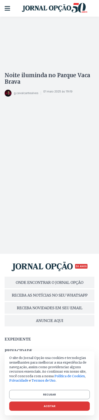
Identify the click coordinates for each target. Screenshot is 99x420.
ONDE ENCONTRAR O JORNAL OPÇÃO (49, 282)
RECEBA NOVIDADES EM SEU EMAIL (49, 308)
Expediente (18, 339)
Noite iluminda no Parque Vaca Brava (47, 78)
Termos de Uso (43, 380)
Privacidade (18, 350)
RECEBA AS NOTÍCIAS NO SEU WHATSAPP (49, 295)
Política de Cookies (69, 376)
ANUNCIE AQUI (49, 320)
